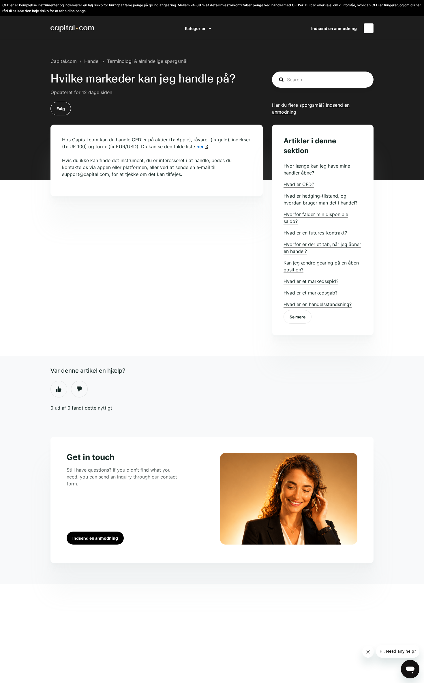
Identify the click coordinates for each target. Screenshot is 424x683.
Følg (61, 108)
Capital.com (63, 61)
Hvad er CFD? (299, 184)
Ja (58, 389)
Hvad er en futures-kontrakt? (315, 233)
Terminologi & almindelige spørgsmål (147, 61)
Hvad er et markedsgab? (310, 293)
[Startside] (72, 28)
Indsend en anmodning (334, 28)
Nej (79, 389)
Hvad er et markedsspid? (311, 281)
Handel (92, 61)
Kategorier (196, 28)
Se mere (297, 316)
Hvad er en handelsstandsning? (318, 304)
